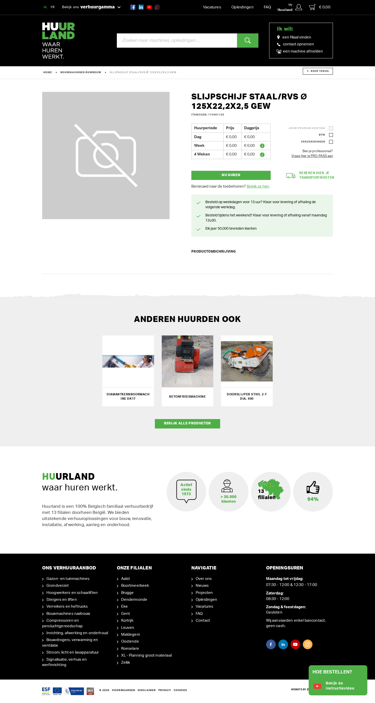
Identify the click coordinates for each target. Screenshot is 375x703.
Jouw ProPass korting (306, 128)
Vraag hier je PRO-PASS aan (312, 156)
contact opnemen (298, 44)
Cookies (180, 690)
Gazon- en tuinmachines (68, 579)
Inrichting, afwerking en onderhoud (77, 633)
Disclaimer (147, 690)
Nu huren (231, 175)
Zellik (125, 663)
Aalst (125, 579)
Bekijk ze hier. (258, 186)
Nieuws (202, 586)
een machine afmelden (302, 51)
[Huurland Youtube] (149, 7)
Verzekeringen (313, 141)
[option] (105, 155)
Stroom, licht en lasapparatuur (72, 652)
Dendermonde (134, 600)
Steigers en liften (61, 600)
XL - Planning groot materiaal (146, 655)
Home (47, 72)
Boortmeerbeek (135, 586)
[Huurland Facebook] (132, 7)
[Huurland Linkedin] (283, 644)
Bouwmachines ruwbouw (80, 72)
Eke (124, 606)
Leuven (127, 628)
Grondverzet (57, 586)
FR (53, 7)
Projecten (204, 593)
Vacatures (212, 7)
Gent (125, 614)
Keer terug (320, 71)
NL (46, 7)
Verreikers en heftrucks (67, 606)
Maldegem (130, 634)
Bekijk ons (88, 7)
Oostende (130, 641)
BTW (322, 135)
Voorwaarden (123, 690)
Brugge (127, 593)
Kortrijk (127, 620)
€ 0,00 (324, 7)
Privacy (164, 690)
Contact (203, 620)
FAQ (267, 7)
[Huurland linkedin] (141, 7)
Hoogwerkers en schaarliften (72, 593)
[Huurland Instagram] (157, 7)
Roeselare (130, 648)
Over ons (204, 579)
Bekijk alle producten (187, 423)
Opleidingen (242, 7)
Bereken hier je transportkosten (316, 176)
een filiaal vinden (296, 37)
